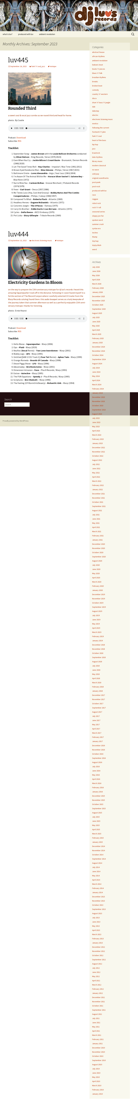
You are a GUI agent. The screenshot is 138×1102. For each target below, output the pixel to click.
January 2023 (97, 443)
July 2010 (96, 1068)
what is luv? (7, 34)
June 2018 (96, 670)
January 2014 (97, 892)
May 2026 (96, 275)
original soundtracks (100, 178)
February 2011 (98, 1039)
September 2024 (99, 359)
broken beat (97, 85)
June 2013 (96, 922)
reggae (95, 199)
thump (94, 237)
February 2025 (98, 338)
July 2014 (96, 867)
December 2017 (98, 695)
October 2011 (97, 1006)
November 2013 (98, 901)
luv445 (18, 60)
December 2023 (98, 397)
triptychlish (96, 245)
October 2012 (97, 955)
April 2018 (96, 678)
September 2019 (99, 607)
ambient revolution (47, 34)
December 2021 (98, 493)
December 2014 (98, 846)
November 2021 (98, 498)
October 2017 (97, 703)
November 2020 (98, 548)
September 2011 (99, 1010)
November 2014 (98, 850)
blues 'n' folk (97, 73)
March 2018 (96, 682)
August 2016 (97, 762)
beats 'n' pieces (98, 69)
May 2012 (96, 976)
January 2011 (97, 1043)
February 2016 (98, 787)
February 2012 (98, 989)
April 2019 (96, 628)
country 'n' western (100, 94)
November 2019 (98, 598)
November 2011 (98, 1001)
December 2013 (98, 896)
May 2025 (96, 326)
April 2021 (96, 527)
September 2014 (99, 859)
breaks (95, 81)
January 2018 (97, 691)
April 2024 (96, 380)
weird (94, 249)
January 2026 (97, 292)
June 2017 (96, 720)
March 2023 (96, 435)
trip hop (95, 241)
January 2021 (97, 540)
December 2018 (98, 645)
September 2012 (99, 959)
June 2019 (96, 619)
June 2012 (96, 972)
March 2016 (96, 783)
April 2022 (96, 477)
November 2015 (98, 800)
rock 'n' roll (96, 207)
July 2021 (96, 514)
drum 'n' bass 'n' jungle (101, 102)
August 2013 (97, 913)
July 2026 (96, 267)
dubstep (95, 111)
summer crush (98, 224)
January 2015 (97, 842)
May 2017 (96, 724)
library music (97, 161)
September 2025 (99, 309)
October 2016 (97, 754)
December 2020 (98, 544)
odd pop (95, 174)
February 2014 (98, 888)
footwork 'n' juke (99, 132)
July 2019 (96, 615)
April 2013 (96, 930)
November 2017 (98, 699)
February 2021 (98, 535)
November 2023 (98, 401)
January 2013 (97, 943)
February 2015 (98, 838)
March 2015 (96, 833)
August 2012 (97, 964)
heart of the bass (99, 140)
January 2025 (97, 342)
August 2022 (97, 460)
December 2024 (98, 347)
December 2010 (98, 1047)
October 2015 (97, 804)
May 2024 (96, 376)
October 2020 (97, 552)
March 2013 (96, 934)
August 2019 (97, 611)
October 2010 (97, 1056)
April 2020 (96, 577)
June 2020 (96, 569)
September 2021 (99, 506)
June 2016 (96, 770)
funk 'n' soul (36, 66)
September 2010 (99, 1060)
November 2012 (98, 951)
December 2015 (98, 796)
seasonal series (98, 211)
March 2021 (96, 531)
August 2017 (97, 712)
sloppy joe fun (98, 216)
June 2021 (96, 519)
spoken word (97, 220)
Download (21, 137)
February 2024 (98, 389)
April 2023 (96, 430)
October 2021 (97, 502)
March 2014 (96, 884)
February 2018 (98, 687)
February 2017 (98, 737)
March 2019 (96, 632)
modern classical (99, 165)
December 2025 (98, 296)
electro (95, 115)
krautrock (96, 153)
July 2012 (96, 968)
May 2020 (96, 573)
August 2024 (97, 363)
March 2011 (96, 1035)
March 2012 (96, 985)
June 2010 (96, 1073)
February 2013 (98, 938)
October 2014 (97, 854)
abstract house (98, 52)
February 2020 (98, 586)
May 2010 (96, 1077)
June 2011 (96, 1022)
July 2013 (96, 917)
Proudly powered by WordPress (16, 421)
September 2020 (99, 556)
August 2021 (97, 510)
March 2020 (96, 582)
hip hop (95, 144)
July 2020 (96, 565)
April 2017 (96, 728)
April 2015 (96, 829)
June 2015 (96, 821)
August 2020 (97, 561)
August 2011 (97, 1014)
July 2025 (96, 317)
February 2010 (98, 1089)
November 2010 (98, 1052)
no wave (95, 169)
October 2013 (97, 905)
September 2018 (99, 657)
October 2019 (97, 603)
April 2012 (96, 980)
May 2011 (96, 1027)
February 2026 (98, 288)
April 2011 (96, 1031)
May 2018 (96, 674)
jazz (43, 66)
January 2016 (97, 791)
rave (94, 195)
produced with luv (25, 34)
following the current (100, 127)
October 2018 (97, 653)
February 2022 (98, 485)
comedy (95, 90)
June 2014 (96, 871)
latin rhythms (97, 157)
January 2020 (97, 590)
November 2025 (98, 300)
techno (95, 232)
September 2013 (99, 909)
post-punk (96, 182)
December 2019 (98, 594)
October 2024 (97, 355)
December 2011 (98, 997)
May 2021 (96, 523)
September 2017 (99, 708)
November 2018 (98, 649)
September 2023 (99, 409)
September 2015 (99, 808)
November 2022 (98, 451)
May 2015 (96, 825)
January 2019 (97, 640)
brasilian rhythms (99, 77)
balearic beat (97, 65)
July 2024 (96, 368)
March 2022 (96, 481)
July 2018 (96, 666)
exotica (95, 123)
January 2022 (97, 489)
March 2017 (96, 733)
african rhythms (98, 56)
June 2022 (96, 468)
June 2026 (96, 271)
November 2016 (98, 749)
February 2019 (98, 636)
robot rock (96, 203)
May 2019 (96, 624)
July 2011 (96, 1018)
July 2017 (96, 716)
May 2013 (96, 926)
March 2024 (96, 384)
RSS (19, 141)
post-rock (96, 186)
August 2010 (97, 1064)
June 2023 (96, 422)
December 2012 (98, 947)
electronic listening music (41, 240)
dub (93, 106)
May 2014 (96, 875)
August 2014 (97, 863)
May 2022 (96, 472)
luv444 (18, 234)
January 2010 (97, 1094)
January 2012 (97, 993)
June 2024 (96, 372)
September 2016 (99, 758)
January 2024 (97, 393)
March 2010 (96, 1085)
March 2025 (96, 334)
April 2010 (96, 1081)
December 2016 (98, 745)
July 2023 (96, 418)
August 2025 (97, 313)
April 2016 (96, 779)
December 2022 (98, 447)
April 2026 (96, 279)
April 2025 (96, 330)
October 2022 (97, 456)
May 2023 (96, 426)
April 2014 (96, 880)
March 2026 (96, 284)
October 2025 (97, 305)
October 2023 (97, 405)
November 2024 (98, 351)
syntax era (96, 228)
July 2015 (96, 817)
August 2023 (97, 414)
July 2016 (96, 766)
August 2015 (97, 812)
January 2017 (97, 741)
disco (94, 98)
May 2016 (96, 775)
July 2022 (96, 464)
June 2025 (96, 321)
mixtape (53, 66)
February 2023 (98, 439)
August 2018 (97, 661)
